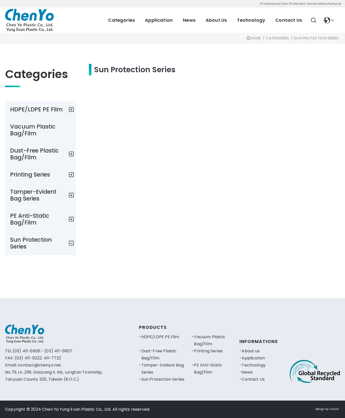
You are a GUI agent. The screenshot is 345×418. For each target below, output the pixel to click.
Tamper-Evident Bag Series (33, 195)
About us (250, 351)
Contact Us (288, 20)
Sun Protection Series (316, 38)
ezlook (335, 409)
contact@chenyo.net (39, 365)
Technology (251, 20)
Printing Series (30, 174)
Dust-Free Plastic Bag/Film (34, 153)
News (189, 20)
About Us (216, 20)
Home (255, 38)
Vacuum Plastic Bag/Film (33, 129)
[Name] (29, 20)
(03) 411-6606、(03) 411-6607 (42, 351)
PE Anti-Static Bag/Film (29, 219)
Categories (121, 20)
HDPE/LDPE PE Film (36, 109)
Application (159, 20)
